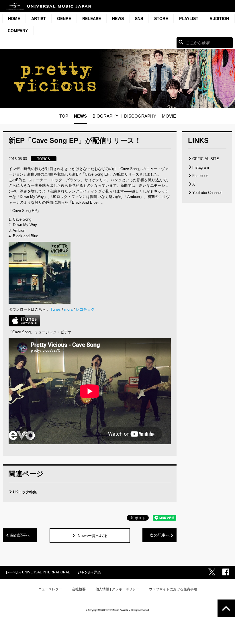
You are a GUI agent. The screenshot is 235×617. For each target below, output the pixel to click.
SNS (139, 18)
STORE (161, 18)
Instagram (200, 167)
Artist (38, 18)
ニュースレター (50, 589)
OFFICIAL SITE (205, 159)
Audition (219, 18)
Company (18, 30)
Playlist (188, 18)
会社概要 (79, 589)
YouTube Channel (207, 192)
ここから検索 (181, 42)
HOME (14, 18)
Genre (64, 18)
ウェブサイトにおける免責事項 (173, 589)
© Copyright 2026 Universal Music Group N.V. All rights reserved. (117, 610)
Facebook (200, 176)
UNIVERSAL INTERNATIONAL (46, 572)
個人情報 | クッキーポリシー (117, 589)
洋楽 (97, 572)
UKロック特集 (25, 492)
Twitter (211, 572)
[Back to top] (226, 608)
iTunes (55, 309)
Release (91, 18)
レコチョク (85, 309)
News (118, 18)
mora (68, 309)
